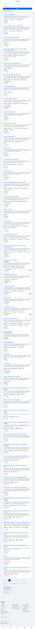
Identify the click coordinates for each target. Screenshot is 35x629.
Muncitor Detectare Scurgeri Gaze (11, 318)
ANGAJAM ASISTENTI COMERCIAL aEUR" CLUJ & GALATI (15, 182)
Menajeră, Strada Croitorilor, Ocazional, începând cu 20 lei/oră (16, 456)
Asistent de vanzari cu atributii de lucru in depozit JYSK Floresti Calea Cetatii (15, 246)
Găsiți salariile (25, 608)
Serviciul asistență (4, 611)
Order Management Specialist (10, 86)
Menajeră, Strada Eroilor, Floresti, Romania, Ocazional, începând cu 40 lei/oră (16, 498)
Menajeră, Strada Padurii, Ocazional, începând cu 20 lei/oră (15, 477)
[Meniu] (1, 1)
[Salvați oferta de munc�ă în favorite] (31, 137)
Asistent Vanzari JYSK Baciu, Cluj (10, 234)
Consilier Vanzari (7, 297)
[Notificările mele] (33, 1)
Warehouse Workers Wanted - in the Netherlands (13, 26)
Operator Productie (7, 221)
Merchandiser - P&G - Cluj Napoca (10, 98)
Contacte (2, 608)
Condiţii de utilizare (4, 621)
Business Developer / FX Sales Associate (12, 399)
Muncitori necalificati (8, 331)
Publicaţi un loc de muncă (16, 608)
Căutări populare (6, 585)
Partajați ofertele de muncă (16, 606)
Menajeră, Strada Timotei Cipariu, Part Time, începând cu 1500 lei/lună (16, 511)
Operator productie (7, 147)
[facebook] (2, 617)
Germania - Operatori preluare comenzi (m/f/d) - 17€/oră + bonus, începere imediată (15, 50)
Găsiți (17, 8)
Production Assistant (8, 209)
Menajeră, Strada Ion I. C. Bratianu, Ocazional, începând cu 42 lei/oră (16, 411)
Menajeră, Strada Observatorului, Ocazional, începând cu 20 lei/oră (16, 466)
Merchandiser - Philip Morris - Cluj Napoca (12, 74)
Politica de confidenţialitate (5, 623)
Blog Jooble (25, 609)
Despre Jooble (3, 606)
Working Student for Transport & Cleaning (12, 63)
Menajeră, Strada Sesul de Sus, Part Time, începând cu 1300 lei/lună (16, 533)
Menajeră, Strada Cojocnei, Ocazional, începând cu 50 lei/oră (16, 545)
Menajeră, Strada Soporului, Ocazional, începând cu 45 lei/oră (16, 422)
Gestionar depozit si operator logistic (11, 196)
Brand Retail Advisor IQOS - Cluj (10, 274)
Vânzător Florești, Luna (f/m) (9, 123)
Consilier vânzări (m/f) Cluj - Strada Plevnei (12, 376)
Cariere (2, 609)
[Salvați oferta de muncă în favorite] (31, 15)
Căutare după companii (26, 611)
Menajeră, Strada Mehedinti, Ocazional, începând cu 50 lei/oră (16, 388)
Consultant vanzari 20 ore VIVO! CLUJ (11, 159)
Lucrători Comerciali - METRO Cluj (10, 260)
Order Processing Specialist (9, 14)
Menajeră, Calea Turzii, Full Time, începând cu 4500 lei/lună (15, 444)
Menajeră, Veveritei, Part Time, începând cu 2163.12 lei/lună (15, 487)
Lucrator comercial (7, 170)
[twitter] (4, 617)
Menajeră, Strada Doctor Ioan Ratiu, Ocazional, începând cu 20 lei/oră (16, 568)
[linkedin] (6, 617)
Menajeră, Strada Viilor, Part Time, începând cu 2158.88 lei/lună (16, 522)
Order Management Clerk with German (11, 37)
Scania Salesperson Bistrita (9, 136)
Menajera (5, 556)
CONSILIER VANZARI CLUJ (9, 342)
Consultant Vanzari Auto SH (9, 111)
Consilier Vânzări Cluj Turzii (9, 286)
